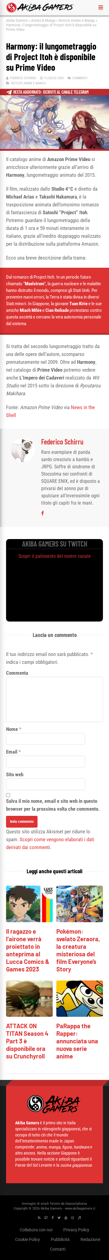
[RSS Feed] (39, 1218)
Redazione (90, 1239)
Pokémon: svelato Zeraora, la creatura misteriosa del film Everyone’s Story (78, 950)
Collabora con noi (36, 1229)
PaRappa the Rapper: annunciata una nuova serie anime (77, 1041)
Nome (12, 729)
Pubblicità (60, 1239)
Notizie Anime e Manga (77, 20)
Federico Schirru (23, 78)
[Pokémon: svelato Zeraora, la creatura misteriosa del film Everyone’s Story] (79, 920)
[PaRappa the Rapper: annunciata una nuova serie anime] (79, 1015)
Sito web (14, 774)
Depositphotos (76, 1204)
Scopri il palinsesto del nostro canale (54, 556)
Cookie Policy (27, 1239)
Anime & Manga (43, 20)
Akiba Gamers (17, 20)
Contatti (57, 1249)
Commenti (80, 78)
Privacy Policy (76, 1229)
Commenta (17, 673)
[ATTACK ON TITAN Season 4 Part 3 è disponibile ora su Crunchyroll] (29, 1015)
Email (11, 752)
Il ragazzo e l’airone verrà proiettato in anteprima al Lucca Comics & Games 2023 (27, 950)
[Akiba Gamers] (40, 11)
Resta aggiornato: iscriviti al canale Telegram (51, 92)
